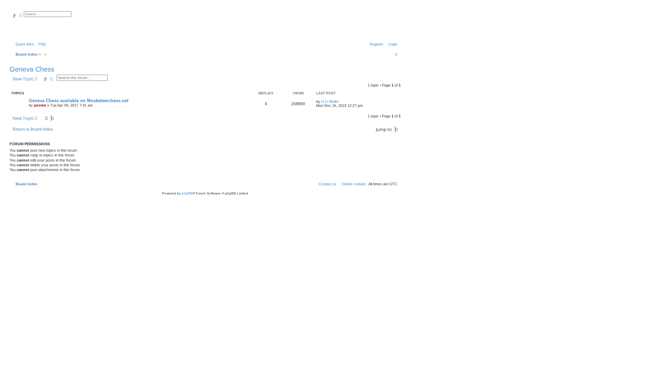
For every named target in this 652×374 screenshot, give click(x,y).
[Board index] (45, 22)
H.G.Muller (330, 101)
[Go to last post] (341, 101)
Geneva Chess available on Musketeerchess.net (78, 100)
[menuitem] (41, 44)
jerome (40, 105)
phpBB (187, 193)
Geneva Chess (32, 69)
